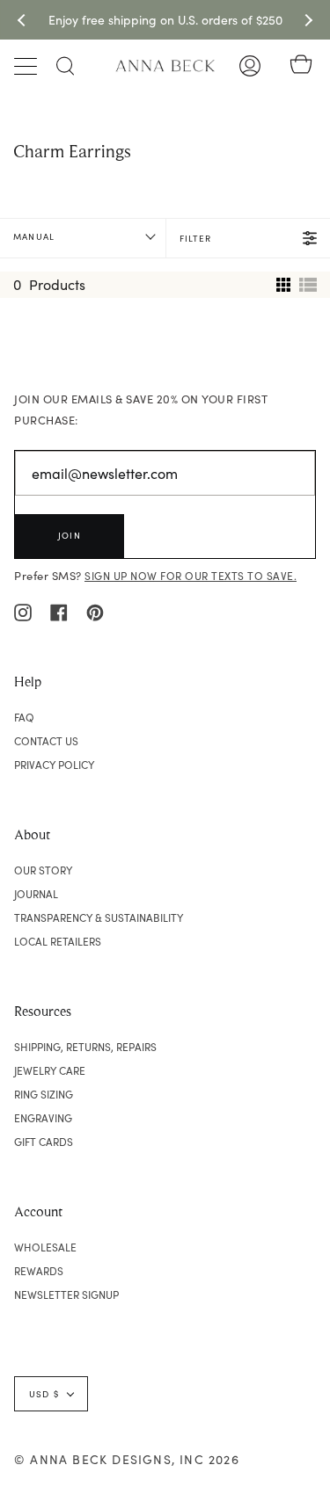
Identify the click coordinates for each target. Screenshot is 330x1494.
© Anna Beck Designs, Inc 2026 (126, 1459)
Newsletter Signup (66, 1294)
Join (69, 535)
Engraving (43, 1118)
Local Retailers (57, 941)
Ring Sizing (43, 1094)
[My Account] (250, 66)
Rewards (38, 1271)
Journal (36, 894)
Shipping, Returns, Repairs (85, 1047)
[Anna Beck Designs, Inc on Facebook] (59, 611)
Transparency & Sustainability (98, 917)
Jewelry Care (49, 1070)
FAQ (24, 717)
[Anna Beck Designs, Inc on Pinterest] (95, 611)
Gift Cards (43, 1142)
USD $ (44, 1394)
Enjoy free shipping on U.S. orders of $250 (165, 19)
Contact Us (46, 741)
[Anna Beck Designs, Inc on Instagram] (23, 611)
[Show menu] (27, 66)
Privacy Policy (54, 765)
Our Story (43, 870)
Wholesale (45, 1247)
